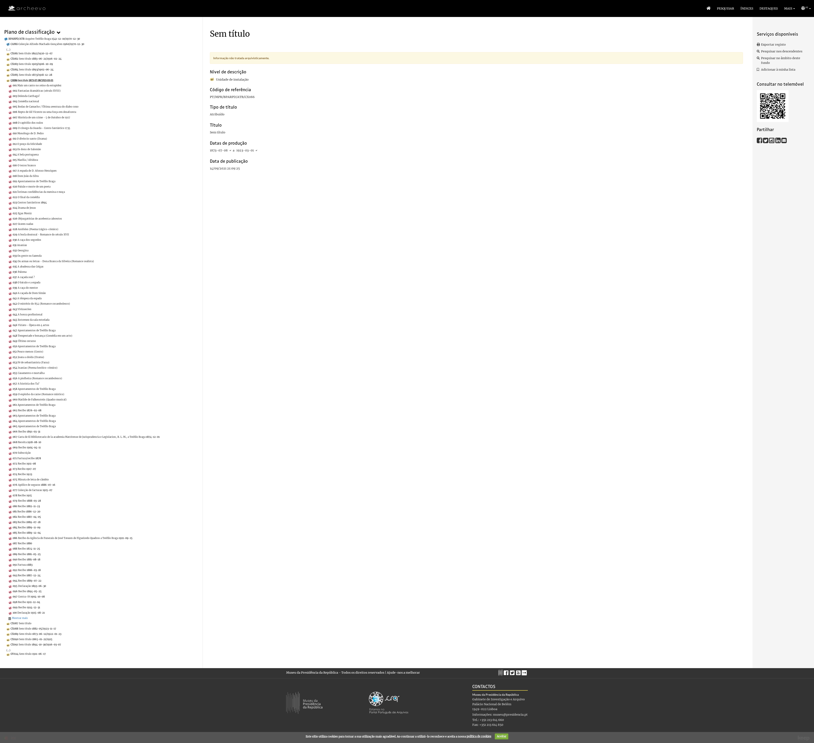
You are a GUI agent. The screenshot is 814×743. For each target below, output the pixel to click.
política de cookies (479, 736)
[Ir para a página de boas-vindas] (708, 8)
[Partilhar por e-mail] (784, 140)
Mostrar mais (20, 618)
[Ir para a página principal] (24, 8)
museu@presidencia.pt (510, 714)
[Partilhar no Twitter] (766, 140)
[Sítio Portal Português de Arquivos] (388, 702)
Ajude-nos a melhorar (403, 672)
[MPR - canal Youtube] (519, 671)
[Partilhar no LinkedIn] (778, 140)
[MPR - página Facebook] (507, 671)
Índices (746, 8)
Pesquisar (725, 8)
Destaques (769, 8)
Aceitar (501, 736)
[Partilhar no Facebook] (760, 140)
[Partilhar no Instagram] (772, 140)
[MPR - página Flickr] (525, 671)
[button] (789, 8)
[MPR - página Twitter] (513, 671)
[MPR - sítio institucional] (501, 672)
